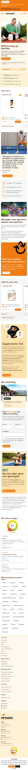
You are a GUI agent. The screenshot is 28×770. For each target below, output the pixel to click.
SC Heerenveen (5, 689)
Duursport (20, 590)
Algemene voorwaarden (7, 676)
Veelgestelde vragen (6, 674)
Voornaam (4, 424)
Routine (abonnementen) (7, 666)
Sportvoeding (5, 616)
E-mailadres (6, 431)
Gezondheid (13, 594)
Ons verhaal (4, 640)
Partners (4, 684)
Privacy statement (5, 678)
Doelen (12, 590)
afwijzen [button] (17, 766)
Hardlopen (23, 594)
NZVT (2, 644)
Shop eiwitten (5, 58)
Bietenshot (15, 586)
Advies (3, 695)
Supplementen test (5, 697)
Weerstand (5, 628)
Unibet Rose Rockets (6, 691)
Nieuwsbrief (4, 655)
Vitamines (4, 624)
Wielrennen (15, 628)
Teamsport (16, 620)
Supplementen (6, 620)
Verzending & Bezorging (7, 672)
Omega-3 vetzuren (18, 605)
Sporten (22, 613)
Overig (4, 582)
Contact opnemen (5, 681)
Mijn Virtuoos (5, 659)
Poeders (12, 609)
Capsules (4, 590)
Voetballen (21, 624)
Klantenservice (6, 669)
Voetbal (13, 624)
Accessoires (13, 582)
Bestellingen (4, 661)
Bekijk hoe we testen (9, 491)
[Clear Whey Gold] (11, 295)
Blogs (2, 651)
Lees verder (8, 405)
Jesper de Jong (8, 175)
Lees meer (6, 273)
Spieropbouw (5, 613)
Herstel (21, 597)
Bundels (24, 586)
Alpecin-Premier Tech (6, 687)
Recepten (3, 653)
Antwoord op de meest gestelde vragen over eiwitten (13, 63)
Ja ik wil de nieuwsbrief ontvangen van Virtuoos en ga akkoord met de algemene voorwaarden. (13, 440)
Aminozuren (5, 586)
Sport (14, 613)
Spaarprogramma (5, 646)
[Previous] (22, 69)
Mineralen (14, 601)
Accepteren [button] (11, 766)
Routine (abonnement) (6, 649)
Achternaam (17, 424)
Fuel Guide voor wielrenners (13, 402)
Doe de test (7, 375)
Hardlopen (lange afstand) (9, 597)
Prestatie (20, 609)
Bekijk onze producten (8, 317)
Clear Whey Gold (7, 286)
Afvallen (22, 582)
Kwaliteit (3, 642)
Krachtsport (5, 601)
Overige (4, 609)
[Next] (25, 69)
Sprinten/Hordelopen (18, 616)
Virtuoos (4, 637)
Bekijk (17, 121)
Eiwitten (4, 594)
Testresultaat (4, 663)
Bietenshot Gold (6, 94)
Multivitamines (6, 605)
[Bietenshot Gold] (11, 104)
